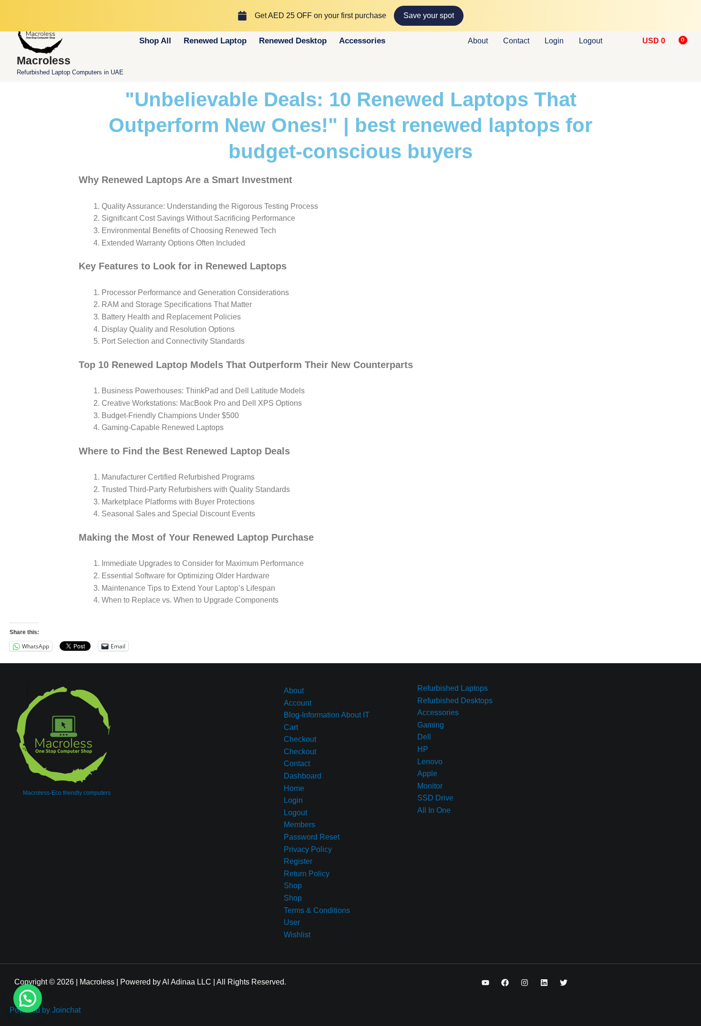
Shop (293, 886)
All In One (434, 810)
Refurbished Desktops (455, 701)
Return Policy (307, 874)
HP (422, 749)
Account (297, 703)
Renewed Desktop (293, 40)
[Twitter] (563, 982)
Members (299, 825)
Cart (291, 727)
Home (294, 788)
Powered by (45, 1010)
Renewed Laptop (215, 40)
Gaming (430, 725)
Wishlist (297, 935)
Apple (427, 774)
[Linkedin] (544, 982)
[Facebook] (505, 982)
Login (554, 41)
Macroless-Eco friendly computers (67, 793)
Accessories (362, 40)
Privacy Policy (308, 849)
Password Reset (312, 837)
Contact (516, 41)
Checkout (300, 739)
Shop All (155, 40)
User (292, 922)
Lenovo (430, 762)
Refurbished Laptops (452, 688)
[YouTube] (485, 982)
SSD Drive (435, 798)
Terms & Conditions (317, 910)
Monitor (430, 786)
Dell (424, 737)
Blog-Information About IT (327, 715)
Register (298, 861)
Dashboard (302, 776)
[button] (624, 41)
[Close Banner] (691, 15)
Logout (590, 41)
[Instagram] (524, 982)
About (478, 41)
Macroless (44, 60)
